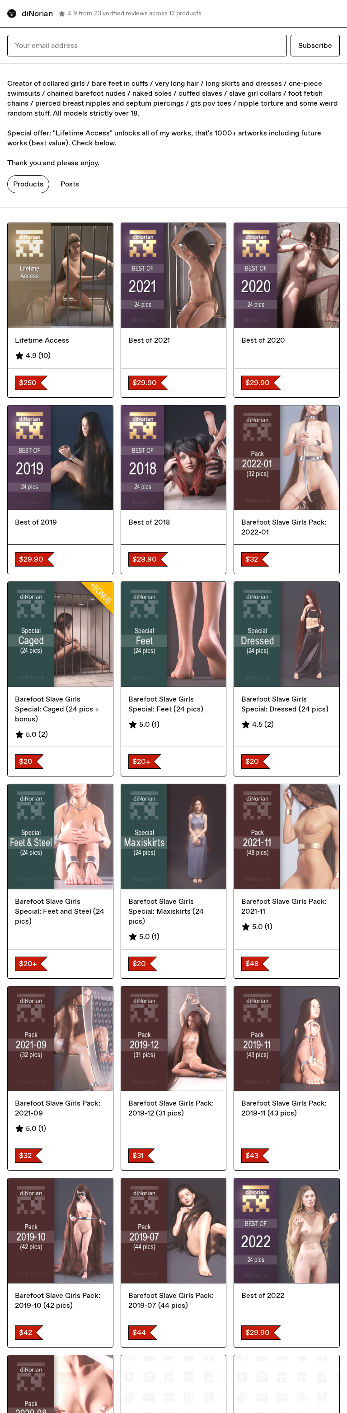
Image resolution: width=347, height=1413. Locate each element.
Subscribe (315, 45)
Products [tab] (28, 184)
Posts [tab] (70, 184)
